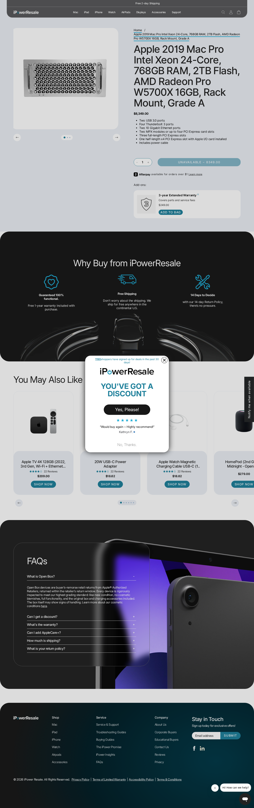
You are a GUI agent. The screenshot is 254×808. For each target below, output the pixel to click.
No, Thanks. (127, 444)
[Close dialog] (164, 360)
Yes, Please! (127, 409)
